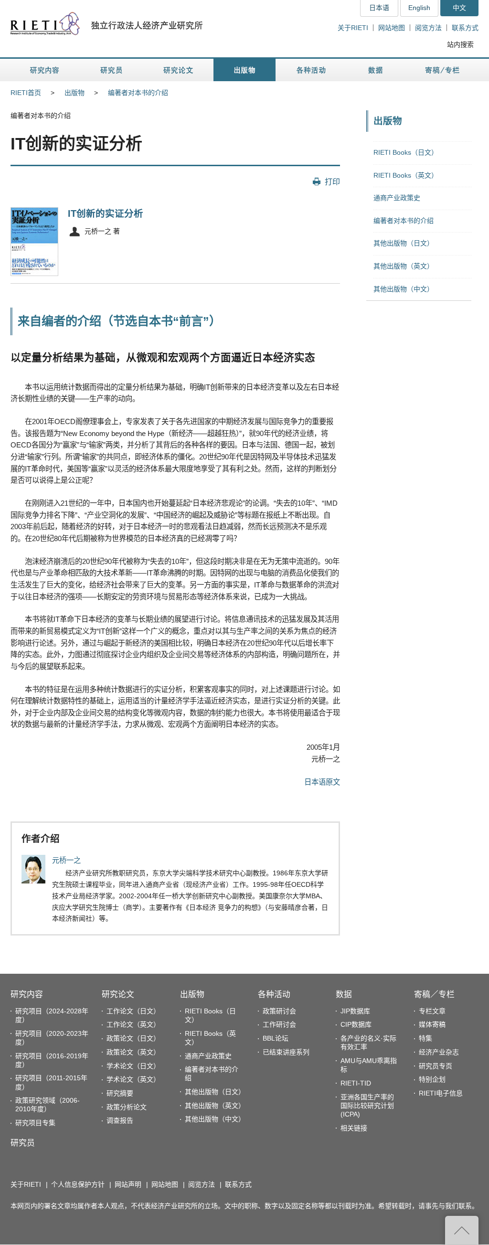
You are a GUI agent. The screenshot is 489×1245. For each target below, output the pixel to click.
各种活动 (274, 994)
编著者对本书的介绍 (138, 92)
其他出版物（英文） (403, 266)
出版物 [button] (244, 70)
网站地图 (391, 28)
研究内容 (27, 994)
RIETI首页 (26, 92)
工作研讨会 (279, 1024)
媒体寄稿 (432, 1024)
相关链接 (353, 1128)
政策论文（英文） (133, 1052)
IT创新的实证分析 (105, 213)
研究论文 (118, 994)
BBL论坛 (275, 1038)
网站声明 (128, 1184)
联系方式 (465, 28)
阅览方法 (428, 28)
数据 (344, 994)
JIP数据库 (355, 1011)
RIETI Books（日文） (405, 152)
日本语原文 (322, 782)
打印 (332, 181)
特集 (425, 1038)
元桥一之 (66, 860)
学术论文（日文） (133, 1066)
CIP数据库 (356, 1024)
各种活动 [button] (311, 70)
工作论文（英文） (133, 1024)
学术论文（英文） (133, 1079)
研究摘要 (119, 1093)
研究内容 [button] (45, 70)
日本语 (379, 7)
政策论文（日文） (133, 1038)
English (419, 7)
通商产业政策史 (396, 198)
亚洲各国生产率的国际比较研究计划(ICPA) (367, 1105)
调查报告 (119, 1120)
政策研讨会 (279, 1011)
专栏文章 (432, 1011)
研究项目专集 (35, 1123)
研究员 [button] (111, 70)
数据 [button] (376, 70)
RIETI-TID (355, 1083)
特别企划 (432, 1079)
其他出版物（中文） (403, 289)
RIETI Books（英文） (405, 175)
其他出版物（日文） (403, 243)
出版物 (74, 92)
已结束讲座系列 (286, 1052)
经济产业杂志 (439, 1052)
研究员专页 (435, 1066)
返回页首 (461, 1230)
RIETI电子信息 (441, 1093)
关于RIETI (353, 28)
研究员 (23, 1143)
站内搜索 (460, 44)
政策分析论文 (126, 1107)
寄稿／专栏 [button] (442, 70)
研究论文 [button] (178, 70)
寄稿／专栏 (434, 994)
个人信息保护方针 (78, 1184)
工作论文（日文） (133, 1011)
